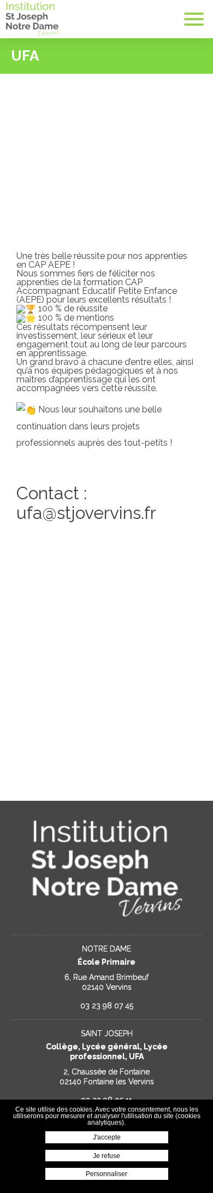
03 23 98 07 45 (106, 1005)
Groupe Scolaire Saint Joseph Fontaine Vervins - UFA (33, 19)
